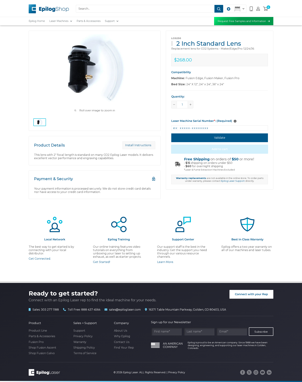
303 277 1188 (50, 309)
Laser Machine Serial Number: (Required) (201, 121)
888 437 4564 (90, 309)
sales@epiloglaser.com (125, 309)
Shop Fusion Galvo (42, 353)
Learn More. (165, 262)
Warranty (79, 342)
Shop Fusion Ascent (42, 347)
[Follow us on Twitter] (249, 372)
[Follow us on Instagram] (255, 372)
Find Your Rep (124, 347)
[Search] (218, 9)
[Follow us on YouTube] (262, 372)
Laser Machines (58, 21)
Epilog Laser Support (233, 180)
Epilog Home (37, 21)
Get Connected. (40, 258)
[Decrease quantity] (174, 104)
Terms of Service (84, 353)
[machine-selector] (235, 9)
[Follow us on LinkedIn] (269, 372)
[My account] (258, 9)
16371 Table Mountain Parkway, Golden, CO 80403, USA (187, 309)
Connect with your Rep (251, 294)
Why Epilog (122, 336)
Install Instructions (139, 145)
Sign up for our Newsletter (171, 322)
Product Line (38, 330)
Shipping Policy (84, 347)
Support (110, 21)
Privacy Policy (83, 336)
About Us (120, 330)
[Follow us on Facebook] (242, 372)
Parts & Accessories (88, 21)
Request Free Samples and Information (242, 21)
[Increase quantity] (190, 104)
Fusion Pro (36, 342)
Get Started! (101, 262)
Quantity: (178, 96)
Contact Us (121, 342)
